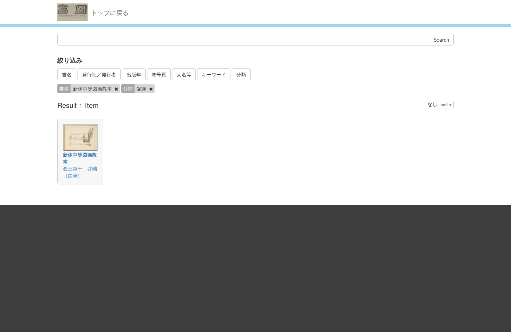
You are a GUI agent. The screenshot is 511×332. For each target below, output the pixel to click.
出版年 (134, 74)
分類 (241, 74)
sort (445, 104)
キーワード (214, 74)
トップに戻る (110, 12)
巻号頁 (159, 74)
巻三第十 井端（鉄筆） (80, 172)
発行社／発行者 (99, 74)
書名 (67, 74)
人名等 (184, 74)
